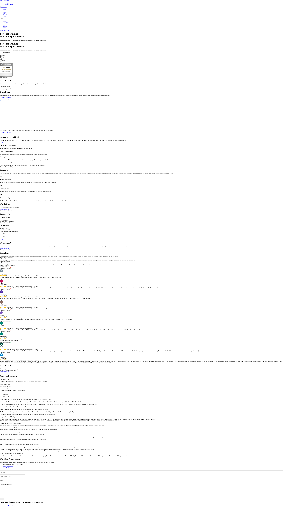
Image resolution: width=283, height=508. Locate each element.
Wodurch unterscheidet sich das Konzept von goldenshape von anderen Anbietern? (19, 444)
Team (4, 12)
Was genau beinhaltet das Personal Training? (10, 423)
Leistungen (5, 10)
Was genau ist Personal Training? (7, 416)
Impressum (3, 506)
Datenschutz (11, 506)
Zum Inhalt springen (4, 0)
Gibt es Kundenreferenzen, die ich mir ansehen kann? (12, 453)
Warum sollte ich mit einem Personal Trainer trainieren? (13, 406)
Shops (4, 16)
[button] (141, 18)
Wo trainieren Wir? (4, 379)
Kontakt (5, 14)
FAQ (4, 13)
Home (4, 9)
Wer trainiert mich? (4, 396)
